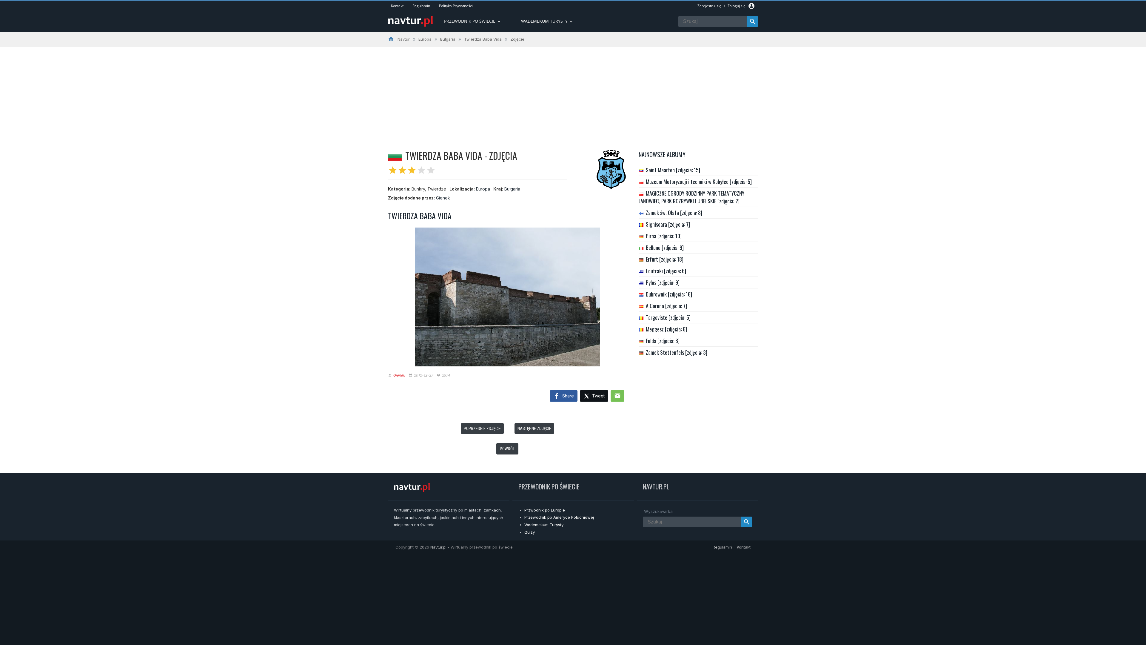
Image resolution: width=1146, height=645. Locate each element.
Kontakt (397, 5)
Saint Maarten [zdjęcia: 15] (673, 170)
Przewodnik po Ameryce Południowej (559, 517)
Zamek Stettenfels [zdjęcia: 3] (676, 352)
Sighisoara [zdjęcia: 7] (668, 224)
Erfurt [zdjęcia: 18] (664, 259)
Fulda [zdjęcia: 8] (663, 341)
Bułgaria (512, 188)
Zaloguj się (736, 5)
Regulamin (421, 5)
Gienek (443, 197)
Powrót (507, 448)
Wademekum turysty (547, 21)
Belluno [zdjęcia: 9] (665, 247)
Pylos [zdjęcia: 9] (663, 282)
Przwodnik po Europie (544, 510)
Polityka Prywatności (456, 5)
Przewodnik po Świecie (472, 21)
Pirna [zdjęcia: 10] (664, 236)
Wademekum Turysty (543, 524)
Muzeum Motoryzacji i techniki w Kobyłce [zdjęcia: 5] (699, 181)
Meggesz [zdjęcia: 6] (666, 329)
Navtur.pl (438, 547)
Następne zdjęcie (534, 428)
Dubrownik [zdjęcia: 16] (669, 294)
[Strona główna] (410, 21)
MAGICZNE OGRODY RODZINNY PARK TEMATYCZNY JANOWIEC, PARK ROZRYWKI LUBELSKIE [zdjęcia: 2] (691, 197)
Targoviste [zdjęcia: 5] (668, 317)
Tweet (598, 395)
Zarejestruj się (709, 5)
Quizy (529, 532)
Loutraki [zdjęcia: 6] (666, 271)
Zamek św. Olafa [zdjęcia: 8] (674, 212)
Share (567, 395)
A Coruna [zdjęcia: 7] (666, 306)
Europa (483, 188)
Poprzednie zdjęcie (482, 428)
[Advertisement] (573, 91)
